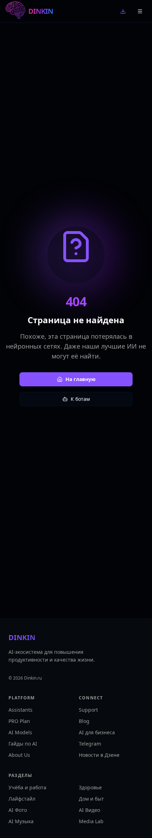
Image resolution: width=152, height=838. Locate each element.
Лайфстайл (21, 798)
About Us (19, 755)
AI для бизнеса (97, 732)
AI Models (20, 732)
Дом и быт (91, 798)
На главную (80, 379)
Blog (84, 721)
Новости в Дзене (99, 755)
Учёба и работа (27, 787)
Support (88, 709)
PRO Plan (19, 721)
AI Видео (89, 810)
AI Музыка (21, 821)
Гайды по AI (22, 743)
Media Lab (91, 821)
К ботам (80, 399)
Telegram (90, 743)
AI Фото (17, 810)
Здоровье (90, 787)
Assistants (20, 709)
